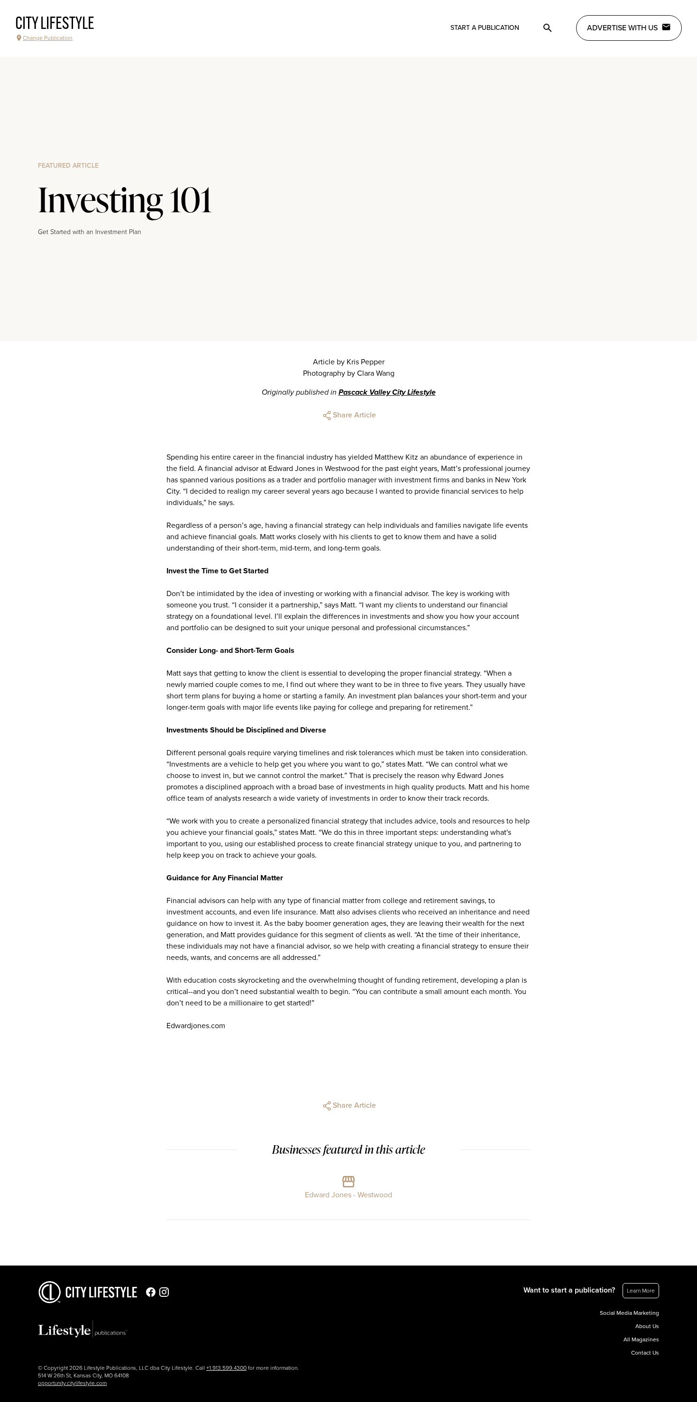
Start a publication (484, 28)
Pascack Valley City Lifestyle (387, 392)
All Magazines (641, 1339)
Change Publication (48, 38)
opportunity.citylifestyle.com (72, 1383)
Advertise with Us (622, 28)
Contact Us (645, 1352)
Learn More (641, 1290)
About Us (647, 1326)
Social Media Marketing (629, 1313)
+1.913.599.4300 (226, 1368)
